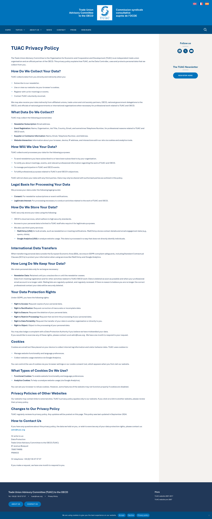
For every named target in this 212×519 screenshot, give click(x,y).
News (49, 30)
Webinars (86, 30)
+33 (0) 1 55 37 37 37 (18, 496)
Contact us (32, 504)
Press (73, 30)
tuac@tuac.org (36, 496)
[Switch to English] (195, 4)
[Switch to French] (201, 4)
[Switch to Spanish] (207, 4)
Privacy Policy (53, 496)
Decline (131, 515)
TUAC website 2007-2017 (164, 496)
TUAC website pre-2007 (163, 499)
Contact (61, 30)
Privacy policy (143, 515)
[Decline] (209, 515)
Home (8, 30)
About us (16, 504)
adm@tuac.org (18, 429)
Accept (122, 515)
